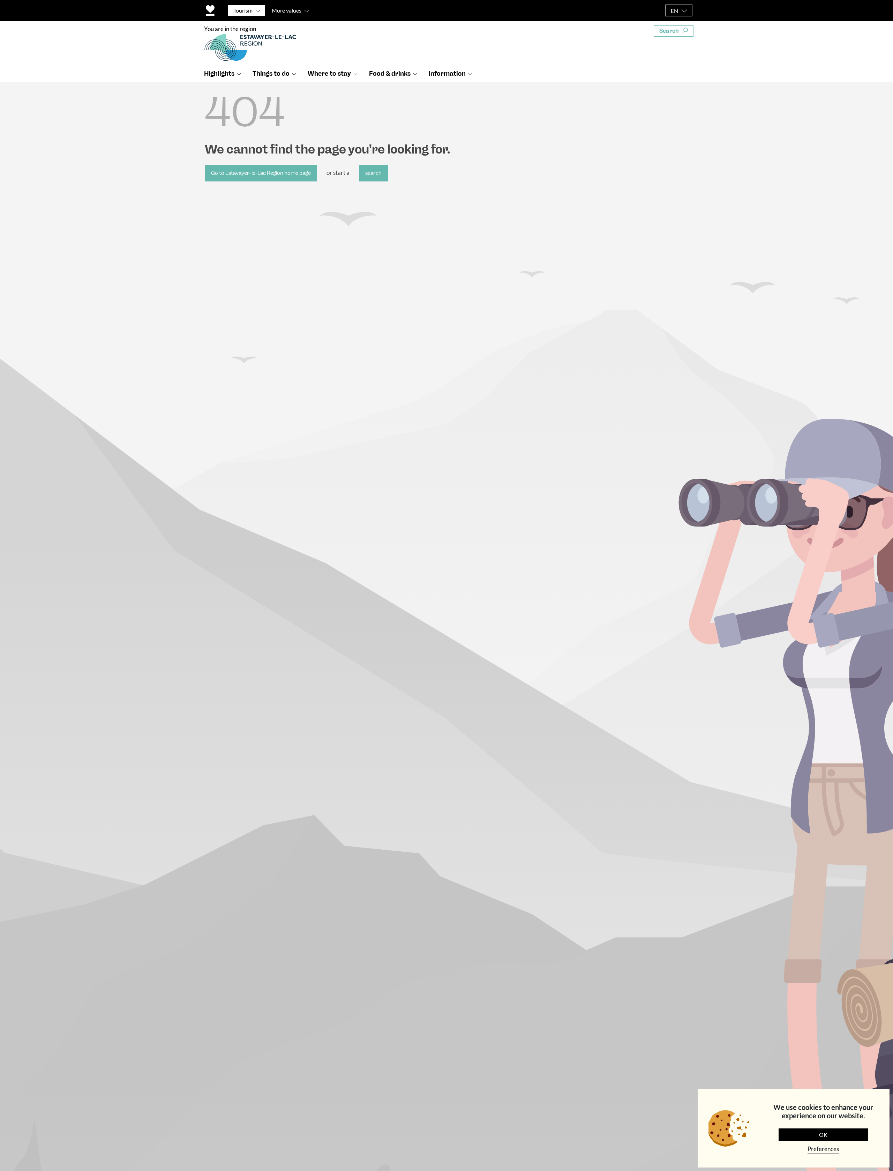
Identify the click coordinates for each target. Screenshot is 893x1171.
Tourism (243, 10)
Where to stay (329, 73)
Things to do (271, 73)
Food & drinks (390, 73)
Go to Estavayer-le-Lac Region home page (261, 173)
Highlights (219, 73)
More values (286, 10)
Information (447, 73)
